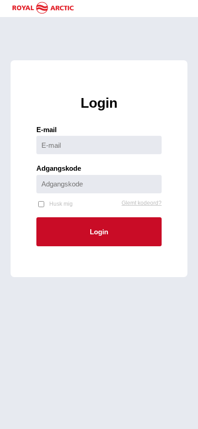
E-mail (46, 129)
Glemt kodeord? (142, 203)
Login (99, 232)
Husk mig (61, 204)
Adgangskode (58, 168)
